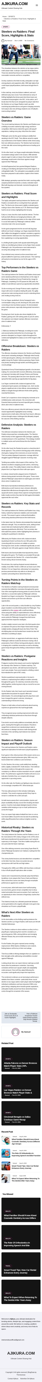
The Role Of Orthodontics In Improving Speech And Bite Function (17, 1245)
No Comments (29, 40)
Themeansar (21, 1375)
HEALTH (7, 1211)
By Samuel (8, 40)
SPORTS (5, 27)
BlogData (31, 1372)
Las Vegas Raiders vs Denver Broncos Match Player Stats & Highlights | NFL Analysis (18, 1093)
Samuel (27, 1032)
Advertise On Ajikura (27, 1378)
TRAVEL (7, 1266)
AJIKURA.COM (14, 4)
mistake (15, 610)
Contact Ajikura (13, 1378)
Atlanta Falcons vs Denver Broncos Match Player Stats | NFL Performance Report (20, 1066)
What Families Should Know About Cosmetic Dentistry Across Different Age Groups (26, 1141)
